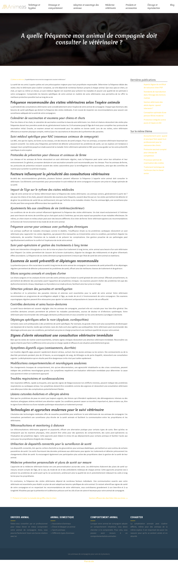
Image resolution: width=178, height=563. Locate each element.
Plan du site (89, 561)
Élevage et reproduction (153, 6)
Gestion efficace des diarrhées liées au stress (107, 498)
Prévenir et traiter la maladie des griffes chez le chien (34, 498)
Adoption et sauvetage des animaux (86, 6)
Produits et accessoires (131, 6)
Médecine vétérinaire (110, 6)
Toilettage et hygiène (34, 6)
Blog (172, 5)
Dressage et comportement (55, 6)
